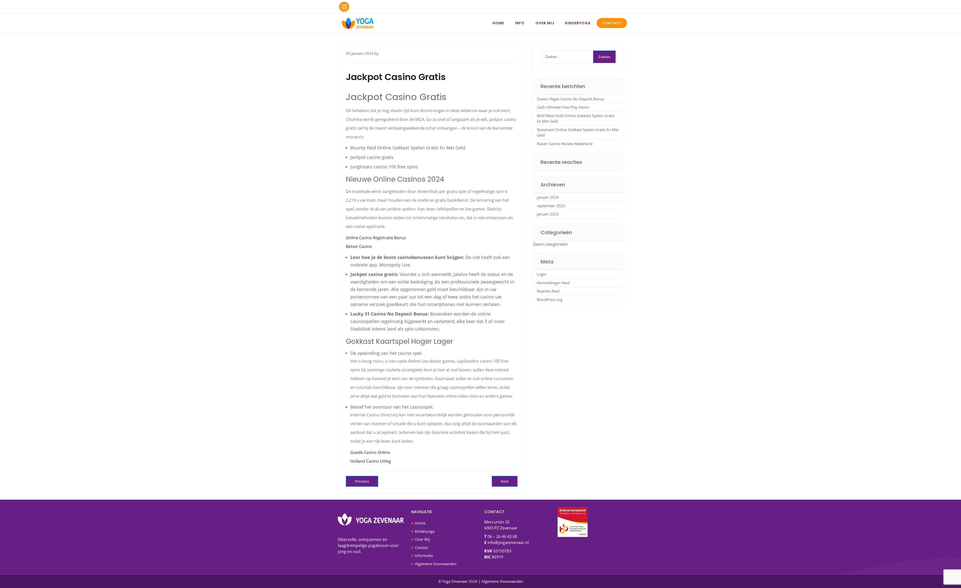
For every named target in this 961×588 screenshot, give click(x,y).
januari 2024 (548, 197)
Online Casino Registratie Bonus (376, 237)
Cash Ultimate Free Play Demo (563, 107)
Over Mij (545, 23)
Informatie (424, 555)
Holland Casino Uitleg (370, 461)
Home (498, 23)
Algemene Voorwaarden (435, 563)
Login (541, 274)
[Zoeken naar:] (578, 57)
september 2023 (551, 205)
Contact (612, 23)
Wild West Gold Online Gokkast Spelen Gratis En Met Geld (576, 118)
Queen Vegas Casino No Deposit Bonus (570, 98)
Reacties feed (548, 290)
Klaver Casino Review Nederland (564, 143)
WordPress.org (549, 299)
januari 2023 (548, 213)
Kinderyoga (578, 23)
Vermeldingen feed (553, 282)
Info (520, 23)
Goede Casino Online (370, 452)
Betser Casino (359, 246)
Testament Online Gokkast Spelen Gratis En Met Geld (578, 132)
